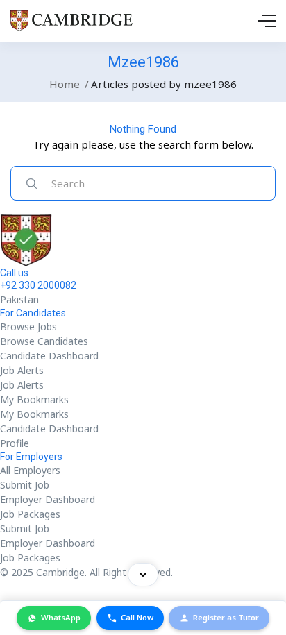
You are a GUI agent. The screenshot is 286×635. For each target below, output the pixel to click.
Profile (14, 443)
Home (64, 84)
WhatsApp (61, 617)
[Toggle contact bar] (143, 574)
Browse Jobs (28, 326)
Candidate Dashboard (49, 355)
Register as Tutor (226, 617)
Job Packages (30, 513)
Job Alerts (22, 370)
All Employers (30, 470)
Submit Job (24, 484)
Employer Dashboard (47, 499)
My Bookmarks (34, 399)
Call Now (137, 617)
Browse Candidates (44, 341)
